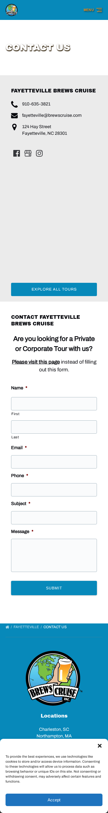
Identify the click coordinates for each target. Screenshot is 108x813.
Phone (19, 475)
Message (22, 531)
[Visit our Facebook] (16, 153)
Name (19, 387)
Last (15, 437)
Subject (20, 503)
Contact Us (55, 627)
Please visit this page (36, 362)
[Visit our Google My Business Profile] (28, 153)
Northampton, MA (54, 736)
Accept (54, 800)
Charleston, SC (54, 729)
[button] (99, 746)
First (15, 414)
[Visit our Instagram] (39, 153)
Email (19, 447)
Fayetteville (27, 627)
